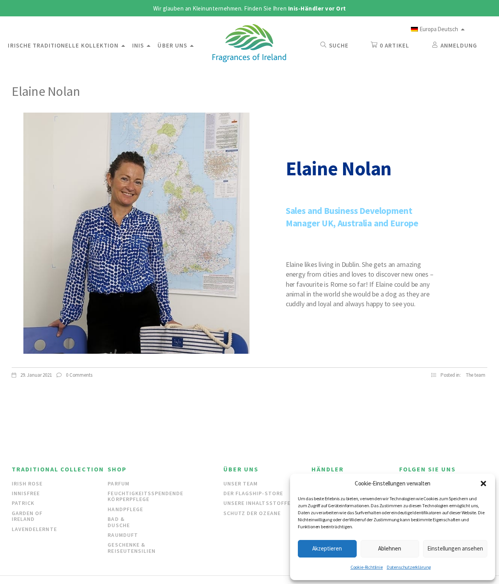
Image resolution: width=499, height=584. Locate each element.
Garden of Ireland (27, 516)
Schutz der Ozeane (252, 513)
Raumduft (123, 534)
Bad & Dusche (118, 521)
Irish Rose (27, 483)
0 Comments (78, 375)
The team (475, 375)
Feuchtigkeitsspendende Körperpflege (145, 496)
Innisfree (26, 493)
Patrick (23, 502)
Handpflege (125, 509)
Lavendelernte (34, 529)
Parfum (118, 483)
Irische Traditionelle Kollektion (63, 45)
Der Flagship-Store (253, 493)
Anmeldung (459, 45)
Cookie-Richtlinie (366, 567)
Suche (339, 45)
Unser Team (240, 483)
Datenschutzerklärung (409, 567)
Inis (138, 45)
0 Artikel (394, 45)
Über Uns (172, 45)
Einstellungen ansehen (455, 548)
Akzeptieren (327, 548)
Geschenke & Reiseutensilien (132, 547)
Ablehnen (389, 548)
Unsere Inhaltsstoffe (256, 502)
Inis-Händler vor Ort (317, 8)
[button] (483, 483)
